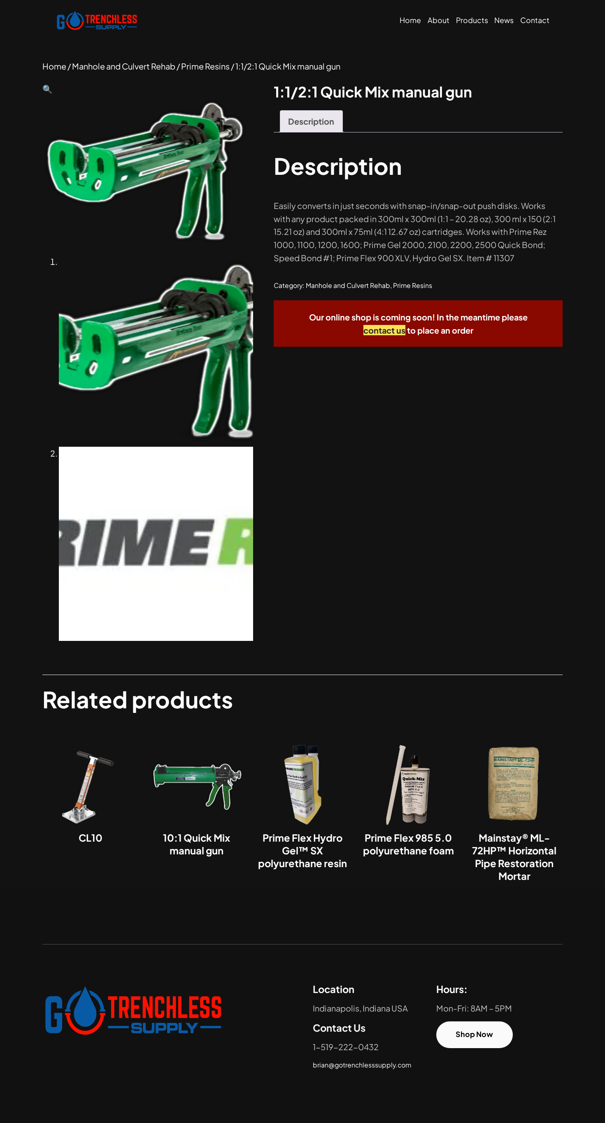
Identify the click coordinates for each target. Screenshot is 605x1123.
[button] (47, 89)
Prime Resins (205, 66)
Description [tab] (311, 121)
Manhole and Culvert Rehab (123, 66)
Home (410, 20)
